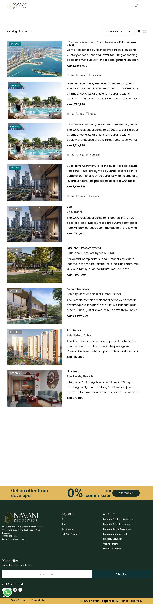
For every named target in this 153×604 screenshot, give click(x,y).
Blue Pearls (73, 371)
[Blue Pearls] (34, 388)
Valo (69, 207)
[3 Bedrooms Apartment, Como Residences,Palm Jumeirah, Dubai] (34, 59)
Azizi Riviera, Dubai (79, 335)
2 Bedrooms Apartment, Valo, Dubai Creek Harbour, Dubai (102, 124)
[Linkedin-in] (15, 590)
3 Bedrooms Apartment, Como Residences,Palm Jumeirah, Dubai (102, 43)
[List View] (138, 31)
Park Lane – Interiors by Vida (84, 248)
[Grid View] (144, 31)
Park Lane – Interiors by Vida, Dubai (90, 253)
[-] (17, 6)
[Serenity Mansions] (34, 306)
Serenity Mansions (78, 289)
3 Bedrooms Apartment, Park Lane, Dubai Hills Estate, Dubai (102, 166)
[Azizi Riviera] (34, 347)
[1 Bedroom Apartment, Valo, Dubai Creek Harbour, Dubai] (34, 100)
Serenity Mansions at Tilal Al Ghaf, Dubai (94, 294)
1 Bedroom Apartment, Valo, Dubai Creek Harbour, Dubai (101, 83)
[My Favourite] (136, 6)
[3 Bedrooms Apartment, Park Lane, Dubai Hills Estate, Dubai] (34, 182)
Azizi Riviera (74, 330)
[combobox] (118, 31)
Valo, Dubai (74, 212)
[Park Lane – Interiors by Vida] (34, 265)
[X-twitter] (20, 590)
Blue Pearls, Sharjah (80, 376)
